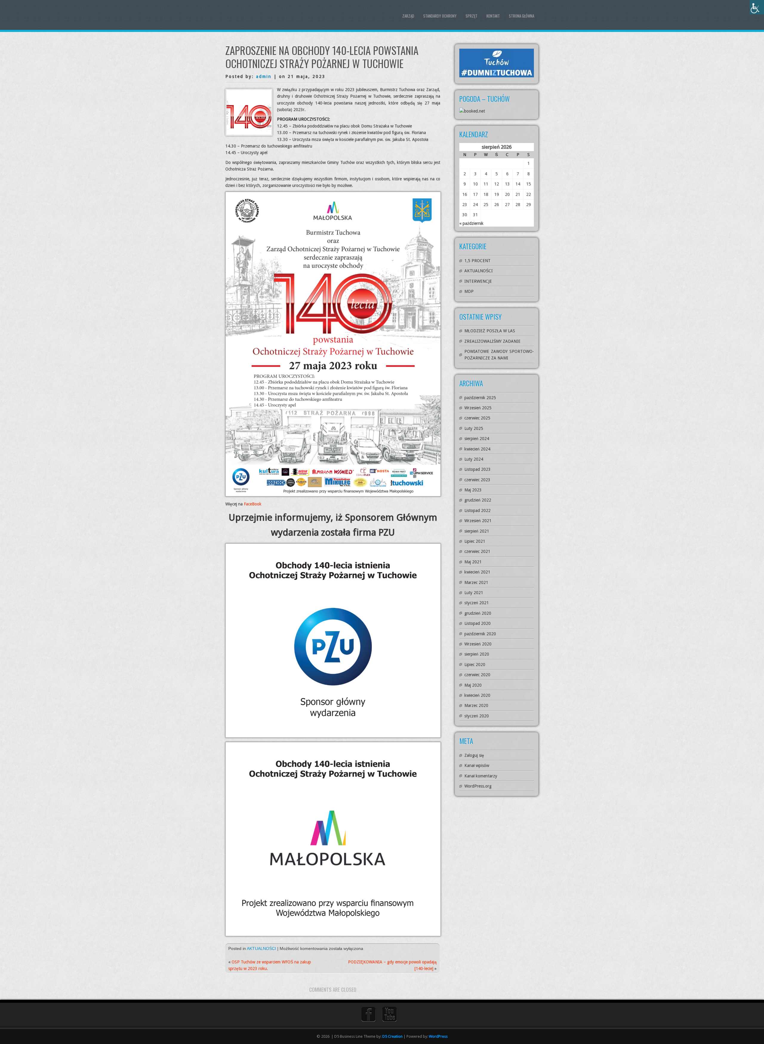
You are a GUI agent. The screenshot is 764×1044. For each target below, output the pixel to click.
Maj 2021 (473, 561)
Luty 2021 (473, 592)
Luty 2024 (473, 459)
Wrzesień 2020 (478, 644)
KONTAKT (493, 16)
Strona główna (521, 16)
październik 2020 (480, 633)
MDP (469, 291)
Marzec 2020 (476, 705)
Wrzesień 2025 (478, 407)
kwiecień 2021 (477, 572)
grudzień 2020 (477, 613)
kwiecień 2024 (477, 449)
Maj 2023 (473, 490)
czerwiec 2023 (477, 479)
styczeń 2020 (476, 716)
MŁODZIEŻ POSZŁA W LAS (489, 330)
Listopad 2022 (477, 510)
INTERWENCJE (478, 281)
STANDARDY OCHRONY (440, 16)
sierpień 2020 (476, 654)
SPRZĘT (472, 16)
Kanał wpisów (476, 765)
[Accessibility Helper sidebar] (757, 7)
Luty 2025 (473, 428)
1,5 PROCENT (477, 260)
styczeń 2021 (476, 602)
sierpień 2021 (476, 531)
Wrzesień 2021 (478, 520)
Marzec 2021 (476, 582)
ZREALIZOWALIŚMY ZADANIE (492, 341)
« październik (471, 223)
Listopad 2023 (477, 469)
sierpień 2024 (476, 438)
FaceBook (252, 504)
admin (264, 76)
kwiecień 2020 (477, 695)
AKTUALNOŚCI (261, 948)
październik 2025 (480, 397)
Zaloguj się (474, 755)
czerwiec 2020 (477, 674)
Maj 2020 (473, 685)
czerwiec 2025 (477, 418)
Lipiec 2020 (474, 664)
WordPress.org (478, 786)
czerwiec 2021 (477, 551)
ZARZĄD (408, 16)
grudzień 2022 (477, 500)
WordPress (438, 1036)
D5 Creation (392, 1036)
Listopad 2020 (477, 623)
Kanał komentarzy (480, 776)
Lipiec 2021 (474, 541)
